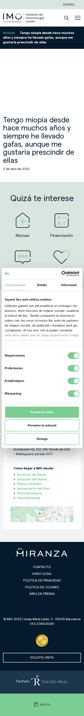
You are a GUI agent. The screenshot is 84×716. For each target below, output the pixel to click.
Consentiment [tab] (15, 285)
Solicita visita (42, 657)
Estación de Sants (31, 474)
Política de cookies (42, 587)
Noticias (9, 33)
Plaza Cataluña (29, 484)
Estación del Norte (32, 479)
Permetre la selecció (42, 425)
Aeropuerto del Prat (33, 488)
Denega (42, 439)
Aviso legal (42, 573)
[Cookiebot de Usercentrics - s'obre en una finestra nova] (61, 273)
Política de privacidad (42, 580)
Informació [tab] (69, 285)
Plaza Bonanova (29, 493)
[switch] (73, 368)
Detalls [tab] (42, 285)
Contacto (42, 567)
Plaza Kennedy (29, 498)
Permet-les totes (42, 412)
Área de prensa (42, 593)
